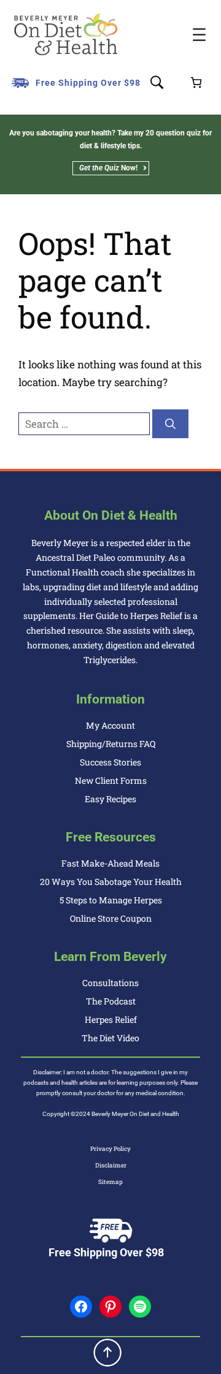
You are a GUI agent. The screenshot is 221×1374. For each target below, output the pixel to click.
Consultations (110, 983)
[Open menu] (199, 34)
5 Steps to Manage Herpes (111, 900)
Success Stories (110, 762)
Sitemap (110, 1182)
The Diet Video (110, 1038)
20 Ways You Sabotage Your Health (111, 881)
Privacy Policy (110, 1149)
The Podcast (111, 1001)
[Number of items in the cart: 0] (196, 82)
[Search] (170, 424)
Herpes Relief (111, 1019)
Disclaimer (110, 1165)
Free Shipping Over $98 (88, 83)
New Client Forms (111, 780)
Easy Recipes (110, 799)
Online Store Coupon (111, 918)
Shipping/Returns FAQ (110, 744)
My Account (110, 725)
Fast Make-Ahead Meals (110, 863)
